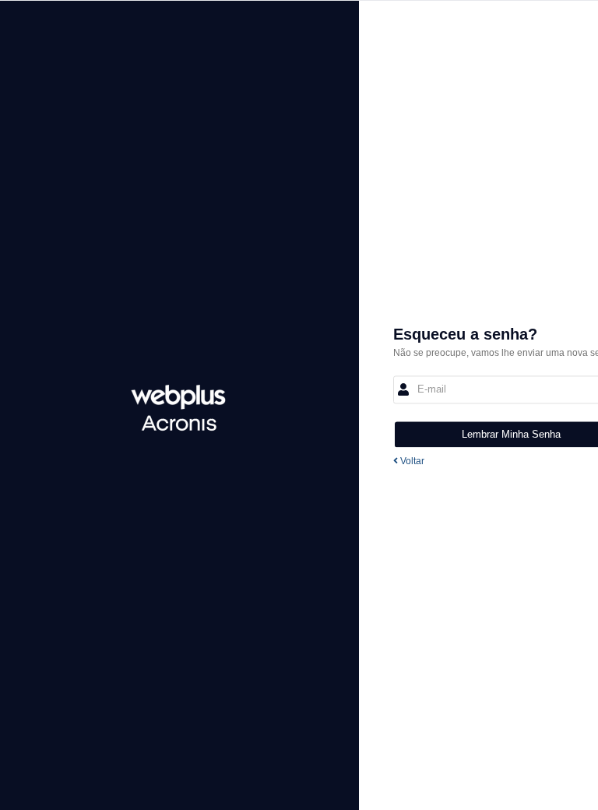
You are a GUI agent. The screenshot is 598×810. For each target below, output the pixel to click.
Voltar (411, 461)
